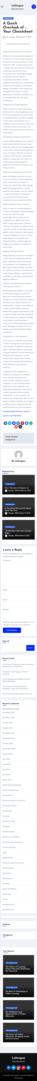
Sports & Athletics (9, 889)
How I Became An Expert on (17, 488)
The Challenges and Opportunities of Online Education (15, 1014)
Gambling (6, 826)
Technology (6, 894)
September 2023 (8, 749)
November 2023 (8, 738)
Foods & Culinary (8, 821)
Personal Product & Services (13, 863)
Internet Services (9, 847)
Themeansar (18, 1078)
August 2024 (7, 728)
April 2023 (6, 775)
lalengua (12, 37)
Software (6, 884)
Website (6, 609)
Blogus (29, 1075)
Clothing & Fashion (9, 806)
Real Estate (6, 873)
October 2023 (7, 743)
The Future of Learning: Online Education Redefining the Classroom (17, 969)
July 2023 (6, 759)
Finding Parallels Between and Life (16, 411)
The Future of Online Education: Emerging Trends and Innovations (17, 1037)
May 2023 (6, 769)
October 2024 (7, 723)
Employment (8, 18)
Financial (5, 816)
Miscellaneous (7, 858)
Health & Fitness (8, 832)
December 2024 (8, 712)
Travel (4, 899)
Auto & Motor (7, 795)
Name (5, 590)
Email (5, 600)
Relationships (7, 878)
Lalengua (17, 5)
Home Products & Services (12, 842)
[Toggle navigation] (2, 6)
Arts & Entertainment (10, 790)
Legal (4, 852)
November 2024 (8, 717)
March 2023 (6, 780)
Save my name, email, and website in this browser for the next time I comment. (18, 623)
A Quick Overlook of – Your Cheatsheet (18, 28)
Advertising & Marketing (11, 785)
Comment (7, 560)
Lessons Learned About (12, 416)
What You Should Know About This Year (17, 694)
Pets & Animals (8, 868)
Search (5, 641)
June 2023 (6, 764)
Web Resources (8, 910)
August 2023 (7, 754)
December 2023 (8, 733)
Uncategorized (8, 904)
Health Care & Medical (10, 837)
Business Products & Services (13, 800)
